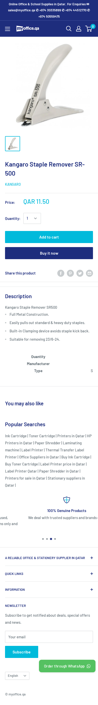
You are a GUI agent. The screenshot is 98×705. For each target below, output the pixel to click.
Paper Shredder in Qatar (59, 471)
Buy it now (49, 253)
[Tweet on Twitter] (79, 273)
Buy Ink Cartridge (75, 457)
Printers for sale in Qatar (25, 478)
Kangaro (13, 184)
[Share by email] (89, 273)
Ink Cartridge (16, 436)
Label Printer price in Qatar (62, 464)
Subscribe (22, 651)
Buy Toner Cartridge (21, 464)
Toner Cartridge (42, 436)
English (13, 676)
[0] (89, 29)
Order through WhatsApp (64, 666)
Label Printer (32, 450)
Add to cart (49, 236)
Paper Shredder (48, 443)
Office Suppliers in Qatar (39, 457)
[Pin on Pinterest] (70, 273)
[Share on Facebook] (60, 273)
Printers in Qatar (71, 436)
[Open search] (69, 28)
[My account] (78, 28)
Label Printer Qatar (21, 471)
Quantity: (12, 218)
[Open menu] (7, 29)
